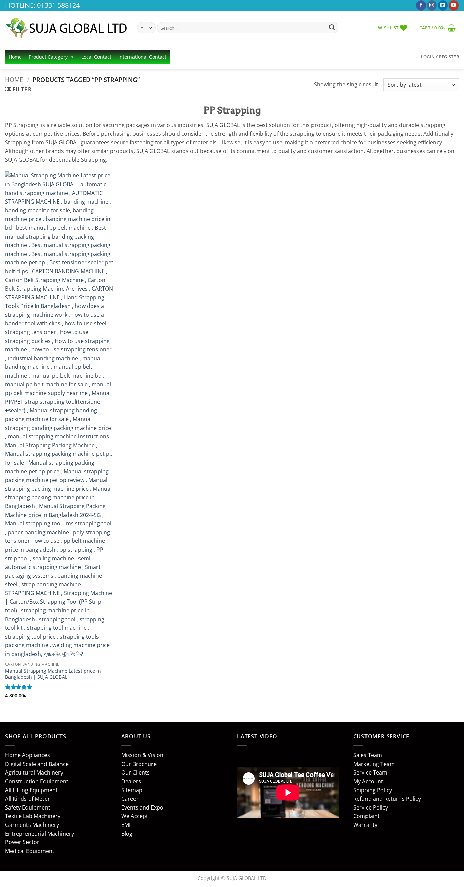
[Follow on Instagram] (432, 5)
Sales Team (367, 755)
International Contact (142, 57)
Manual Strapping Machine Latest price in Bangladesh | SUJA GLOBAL (53, 674)
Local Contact (96, 57)
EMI (125, 825)
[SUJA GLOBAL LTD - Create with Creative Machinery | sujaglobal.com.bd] (66, 27)
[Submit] (332, 28)
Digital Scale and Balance (37, 764)
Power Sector (22, 842)
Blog (126, 833)
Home (15, 57)
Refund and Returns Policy (387, 798)
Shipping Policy (372, 790)
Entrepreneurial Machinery (39, 833)
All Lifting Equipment (31, 790)
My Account (368, 781)
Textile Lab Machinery (32, 816)
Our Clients (135, 772)
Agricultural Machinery (34, 772)
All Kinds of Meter (27, 798)
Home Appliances (27, 755)
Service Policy (370, 807)
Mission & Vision (142, 755)
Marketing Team (374, 764)
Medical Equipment (29, 851)
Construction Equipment (36, 781)
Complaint (366, 816)
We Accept (134, 816)
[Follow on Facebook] (421, 5)
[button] (437, 27)
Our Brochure (139, 764)
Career (130, 798)
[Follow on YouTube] (454, 5)
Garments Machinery (32, 825)
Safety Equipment (27, 807)
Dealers (131, 781)
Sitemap (131, 790)
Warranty (365, 825)
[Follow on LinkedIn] (443, 5)
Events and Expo (142, 807)
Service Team (370, 772)
